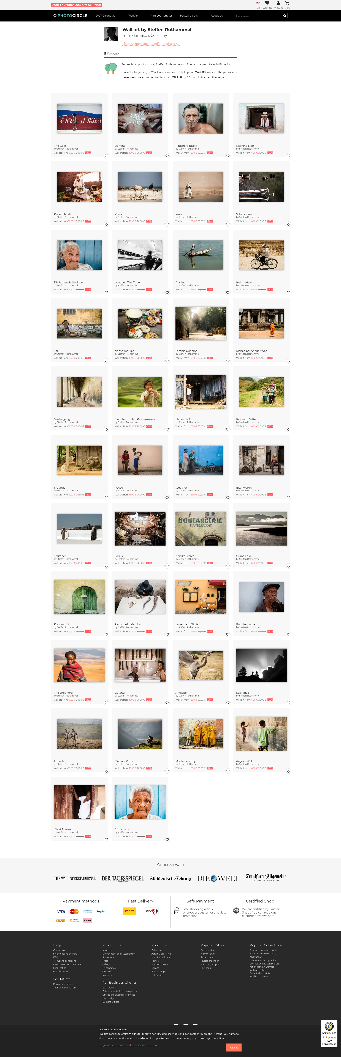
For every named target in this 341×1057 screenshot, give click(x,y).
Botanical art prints (260, 973)
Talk (56, 351)
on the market (124, 351)
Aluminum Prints (160, 957)
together (181, 487)
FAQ (55, 957)
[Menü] (335, 1022)
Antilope (181, 692)
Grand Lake (244, 556)
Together (60, 556)
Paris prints (207, 957)
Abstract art (256, 957)
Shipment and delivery (65, 953)
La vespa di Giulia (187, 624)
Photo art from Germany (263, 953)
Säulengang (62, 419)
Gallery (106, 964)
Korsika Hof (61, 624)
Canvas (155, 968)
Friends (59, 761)
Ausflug (180, 282)
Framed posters (159, 964)
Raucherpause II (186, 145)
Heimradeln (244, 282)
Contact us (59, 950)
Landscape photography (263, 960)
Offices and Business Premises (118, 994)
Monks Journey (185, 761)
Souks (119, 556)
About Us (107, 950)
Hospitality (108, 998)
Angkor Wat (244, 761)
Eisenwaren (244, 487)
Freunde (59, 487)
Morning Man (245, 145)
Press (105, 961)
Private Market (64, 214)
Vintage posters (258, 970)
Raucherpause (245, 624)
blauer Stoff (183, 419)
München (206, 968)
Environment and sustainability (118, 953)
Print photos (109, 968)
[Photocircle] (70, 15)
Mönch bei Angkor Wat (251, 351)
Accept (234, 1047)
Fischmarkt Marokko (128, 624)
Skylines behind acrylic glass (264, 963)
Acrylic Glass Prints (161, 953)
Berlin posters (208, 950)
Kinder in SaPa (246, 419)
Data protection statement (67, 964)
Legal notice (59, 968)
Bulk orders (108, 987)
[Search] (284, 15)
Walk (178, 214)
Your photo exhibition (64, 987)
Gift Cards (156, 975)
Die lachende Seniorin (68, 282)
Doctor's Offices (110, 1002)
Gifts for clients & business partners (120, 991)
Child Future (62, 829)
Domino (120, 145)
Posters (155, 961)
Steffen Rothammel (67, 148)
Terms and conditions (64, 961)
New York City (208, 953)
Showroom (108, 957)
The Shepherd (63, 692)
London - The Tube (127, 282)
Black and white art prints (263, 950)
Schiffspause (244, 214)
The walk (60, 145)
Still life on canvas (259, 976)
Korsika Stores (184, 556)
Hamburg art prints (211, 964)
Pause (119, 214)
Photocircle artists (62, 984)
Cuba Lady (122, 829)
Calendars (156, 950)
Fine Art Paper (159, 971)
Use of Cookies (61, 971)
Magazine (107, 975)
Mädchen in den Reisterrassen (135, 419)
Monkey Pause (124, 761)
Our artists (108, 971)
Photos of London (210, 961)
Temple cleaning (186, 351)
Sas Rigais (242, 692)
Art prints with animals (262, 967)
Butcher (120, 692)
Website (113, 53)
